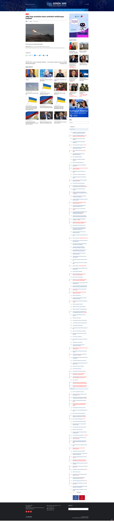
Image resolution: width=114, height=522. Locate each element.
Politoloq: (80, 348)
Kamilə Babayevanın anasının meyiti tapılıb (83, 64)
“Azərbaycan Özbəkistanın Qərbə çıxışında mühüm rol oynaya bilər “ (79, 232)
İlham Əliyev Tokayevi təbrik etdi (77, 429)
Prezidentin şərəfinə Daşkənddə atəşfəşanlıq (79, 401)
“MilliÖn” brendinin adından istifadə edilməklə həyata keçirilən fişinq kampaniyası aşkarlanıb (79, 216)
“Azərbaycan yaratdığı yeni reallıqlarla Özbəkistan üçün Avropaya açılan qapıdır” (79, 247)
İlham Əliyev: (80, 383)
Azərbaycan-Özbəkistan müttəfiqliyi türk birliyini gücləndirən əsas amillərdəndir (80, 487)
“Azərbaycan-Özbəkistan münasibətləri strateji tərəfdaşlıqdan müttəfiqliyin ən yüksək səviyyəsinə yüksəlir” (80, 212)
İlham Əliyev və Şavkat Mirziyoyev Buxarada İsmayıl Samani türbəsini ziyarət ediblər (79, 132)
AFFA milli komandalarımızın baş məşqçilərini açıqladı (79, 177)
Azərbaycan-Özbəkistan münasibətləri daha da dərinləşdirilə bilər (80, 432)
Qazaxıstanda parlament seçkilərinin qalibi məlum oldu (80, 328)
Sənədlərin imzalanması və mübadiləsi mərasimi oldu (80, 445)
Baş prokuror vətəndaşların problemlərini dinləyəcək (79, 160)
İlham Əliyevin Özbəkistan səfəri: (79, 274)
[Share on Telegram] (44, 55)
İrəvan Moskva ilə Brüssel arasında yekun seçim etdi (80, 260)
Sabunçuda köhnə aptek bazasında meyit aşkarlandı (79, 139)
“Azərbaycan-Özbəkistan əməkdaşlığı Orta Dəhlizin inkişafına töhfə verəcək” (79, 206)
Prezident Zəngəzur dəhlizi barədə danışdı (79, 407)
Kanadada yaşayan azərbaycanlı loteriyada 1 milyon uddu (83, 79)
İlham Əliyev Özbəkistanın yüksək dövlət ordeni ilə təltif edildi (80, 463)
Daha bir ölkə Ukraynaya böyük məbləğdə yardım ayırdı (80, 410)
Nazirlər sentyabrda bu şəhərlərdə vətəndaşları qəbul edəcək (80, 180)
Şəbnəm (31, 21)
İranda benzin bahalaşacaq (77, 295)
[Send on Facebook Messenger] (36, 55)
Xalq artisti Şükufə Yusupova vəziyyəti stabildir (80, 320)
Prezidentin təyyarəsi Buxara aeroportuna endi (80, 289)
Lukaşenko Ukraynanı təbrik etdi (77, 342)
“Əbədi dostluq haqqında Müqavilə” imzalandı (80, 457)
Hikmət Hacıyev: (80, 280)
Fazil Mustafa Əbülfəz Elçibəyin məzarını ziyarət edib (80, 483)
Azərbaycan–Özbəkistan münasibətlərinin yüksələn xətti (79, 142)
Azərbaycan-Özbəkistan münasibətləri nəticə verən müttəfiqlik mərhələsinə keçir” (80, 312)
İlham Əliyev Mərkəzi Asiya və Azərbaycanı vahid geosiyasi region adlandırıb (80, 454)
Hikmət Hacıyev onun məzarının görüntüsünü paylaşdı (79, 165)
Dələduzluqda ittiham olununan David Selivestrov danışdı (73, 65)
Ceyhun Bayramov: (79, 203)
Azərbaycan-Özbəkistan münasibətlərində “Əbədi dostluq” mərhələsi (80, 199)
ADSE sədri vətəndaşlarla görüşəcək (78, 162)
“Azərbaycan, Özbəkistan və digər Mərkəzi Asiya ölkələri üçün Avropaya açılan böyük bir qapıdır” (80, 286)
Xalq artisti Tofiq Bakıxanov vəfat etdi (78, 391)
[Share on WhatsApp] (27, 55)
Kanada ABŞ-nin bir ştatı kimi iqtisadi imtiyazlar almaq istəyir (80, 475)
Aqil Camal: (79, 222)
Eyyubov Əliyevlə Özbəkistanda (77, 271)
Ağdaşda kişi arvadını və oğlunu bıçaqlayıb (79, 306)
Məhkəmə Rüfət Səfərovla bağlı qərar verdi (79, 225)
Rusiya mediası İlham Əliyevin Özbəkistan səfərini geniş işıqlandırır (80, 268)
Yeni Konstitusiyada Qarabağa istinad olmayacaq (80, 301)
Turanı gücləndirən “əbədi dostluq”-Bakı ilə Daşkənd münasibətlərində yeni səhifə (80, 186)
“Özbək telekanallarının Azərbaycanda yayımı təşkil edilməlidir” (79, 257)
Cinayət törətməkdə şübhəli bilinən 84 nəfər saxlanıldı (79, 315)
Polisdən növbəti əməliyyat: (79, 151)
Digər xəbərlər (79, 492)
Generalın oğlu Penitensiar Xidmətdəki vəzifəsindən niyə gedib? (73, 52)
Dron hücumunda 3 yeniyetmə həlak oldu (79, 183)
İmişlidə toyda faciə (79, 265)
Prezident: (79, 404)
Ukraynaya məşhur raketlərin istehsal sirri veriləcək (79, 189)
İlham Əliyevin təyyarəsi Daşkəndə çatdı (80, 469)
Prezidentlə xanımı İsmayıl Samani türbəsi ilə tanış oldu (80, 235)
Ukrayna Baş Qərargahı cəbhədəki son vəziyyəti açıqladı (80, 490)
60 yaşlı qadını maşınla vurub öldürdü (78, 366)
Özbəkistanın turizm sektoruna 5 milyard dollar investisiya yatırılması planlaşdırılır (80, 398)
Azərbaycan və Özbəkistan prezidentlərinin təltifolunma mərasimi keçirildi (79, 416)
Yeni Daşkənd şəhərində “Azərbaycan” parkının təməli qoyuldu (80, 394)
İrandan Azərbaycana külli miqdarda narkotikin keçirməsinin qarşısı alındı (80, 298)
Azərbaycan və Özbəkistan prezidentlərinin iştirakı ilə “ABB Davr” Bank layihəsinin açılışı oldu (80, 193)
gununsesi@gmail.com (51, 508)
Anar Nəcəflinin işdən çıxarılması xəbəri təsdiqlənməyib (73, 80)
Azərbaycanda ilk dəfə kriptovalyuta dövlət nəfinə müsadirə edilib (80, 358)
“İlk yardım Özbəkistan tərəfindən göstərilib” (79, 421)
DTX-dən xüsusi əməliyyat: (83, 94)
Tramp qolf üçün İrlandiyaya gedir (78, 325)
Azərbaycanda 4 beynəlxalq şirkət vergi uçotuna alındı (80, 263)
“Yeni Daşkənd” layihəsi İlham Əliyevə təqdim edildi (79, 438)
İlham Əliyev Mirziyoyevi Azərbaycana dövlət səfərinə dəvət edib (79, 424)
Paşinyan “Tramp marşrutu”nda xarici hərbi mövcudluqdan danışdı (79, 253)
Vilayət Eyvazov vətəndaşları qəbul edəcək (79, 174)
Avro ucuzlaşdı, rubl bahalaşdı (77, 336)
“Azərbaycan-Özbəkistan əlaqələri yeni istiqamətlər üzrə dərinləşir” (78, 345)
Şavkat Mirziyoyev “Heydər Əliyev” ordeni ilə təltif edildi (80, 466)
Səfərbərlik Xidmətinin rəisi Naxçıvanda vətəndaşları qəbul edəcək (79, 154)
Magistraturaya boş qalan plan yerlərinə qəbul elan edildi (79, 334)
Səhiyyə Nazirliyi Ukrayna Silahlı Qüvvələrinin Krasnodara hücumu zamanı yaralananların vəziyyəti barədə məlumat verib (79, 228)
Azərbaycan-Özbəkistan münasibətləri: (79, 136)
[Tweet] (40, 55)
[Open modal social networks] (47, 55)
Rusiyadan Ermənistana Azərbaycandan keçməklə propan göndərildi (80, 283)
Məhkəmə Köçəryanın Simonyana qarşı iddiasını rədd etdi (80, 351)
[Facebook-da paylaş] (31, 55)
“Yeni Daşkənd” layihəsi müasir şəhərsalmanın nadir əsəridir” (79, 354)
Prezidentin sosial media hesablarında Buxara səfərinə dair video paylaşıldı (79, 196)
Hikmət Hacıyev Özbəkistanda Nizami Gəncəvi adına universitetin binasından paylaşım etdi (79, 441)
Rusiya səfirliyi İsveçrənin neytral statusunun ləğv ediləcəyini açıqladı (80, 241)
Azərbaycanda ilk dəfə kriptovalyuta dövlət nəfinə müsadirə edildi (80, 363)
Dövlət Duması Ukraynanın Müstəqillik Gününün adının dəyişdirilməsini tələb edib (59, 107)
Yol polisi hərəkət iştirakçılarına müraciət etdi (79, 360)
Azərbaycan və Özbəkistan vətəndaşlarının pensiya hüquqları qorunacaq (79, 148)
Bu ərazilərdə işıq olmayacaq (77, 368)
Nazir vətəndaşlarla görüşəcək (77, 156)
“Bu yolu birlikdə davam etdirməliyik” (80, 435)
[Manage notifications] (112, 520)
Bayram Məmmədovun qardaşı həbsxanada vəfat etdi (80, 339)
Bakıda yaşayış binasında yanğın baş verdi (79, 413)
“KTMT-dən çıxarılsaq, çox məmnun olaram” (79, 209)
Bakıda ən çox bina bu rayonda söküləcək (83, 51)
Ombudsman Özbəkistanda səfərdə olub (80, 480)
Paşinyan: (27, 79)
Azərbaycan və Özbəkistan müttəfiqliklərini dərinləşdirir (79, 219)
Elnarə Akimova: (79, 374)
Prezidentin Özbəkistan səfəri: (80, 377)
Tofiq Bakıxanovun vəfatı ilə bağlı (79, 371)
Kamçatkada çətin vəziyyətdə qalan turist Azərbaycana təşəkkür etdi (79, 478)
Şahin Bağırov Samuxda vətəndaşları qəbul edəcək (79, 171)
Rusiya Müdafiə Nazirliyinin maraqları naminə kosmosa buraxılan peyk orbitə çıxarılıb (32, 123)
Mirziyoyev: (80, 386)
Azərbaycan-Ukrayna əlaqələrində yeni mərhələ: (73, 94)
